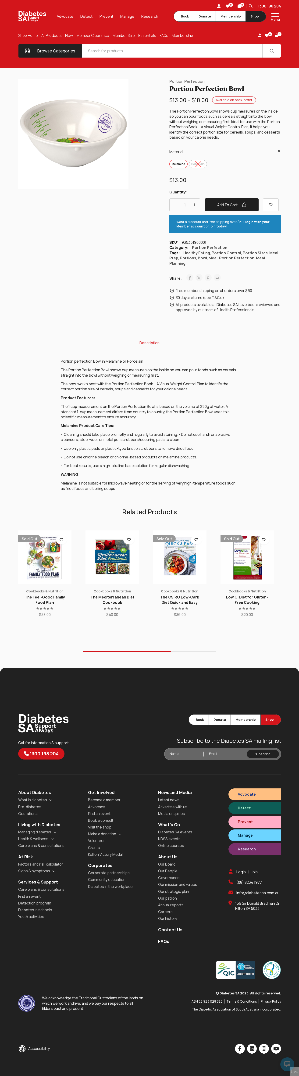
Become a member (104, 799)
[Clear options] (279, 151)
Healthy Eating (196, 252)
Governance (169, 877)
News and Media (175, 792)
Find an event (29, 896)
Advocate (65, 16)
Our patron (167, 898)
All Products (51, 35)
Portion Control (226, 252)
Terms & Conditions (241, 1001)
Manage (127, 16)
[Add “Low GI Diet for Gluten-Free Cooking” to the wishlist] (263, 539)
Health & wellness (33, 838)
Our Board (166, 864)
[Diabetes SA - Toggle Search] (250, 6)
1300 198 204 (269, 6)
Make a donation (102, 833)
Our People (168, 870)
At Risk (25, 856)
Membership (231, 16)
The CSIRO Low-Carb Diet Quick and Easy (179, 600)
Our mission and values (177, 884)
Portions (188, 258)
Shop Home (28, 35)
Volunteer (96, 840)
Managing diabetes (34, 832)
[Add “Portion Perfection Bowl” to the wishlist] (270, 205)
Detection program (34, 903)
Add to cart (227, 204)
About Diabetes (34, 792)
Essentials (147, 35)
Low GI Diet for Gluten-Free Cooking (247, 600)
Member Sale (124, 35)
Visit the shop (99, 827)
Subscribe (263, 754)
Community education (106, 879)
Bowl (202, 258)
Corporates (100, 865)
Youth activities (31, 916)
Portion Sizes (255, 252)
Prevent (106, 16)
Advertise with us (172, 806)
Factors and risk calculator (40, 864)
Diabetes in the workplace (110, 886)
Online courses (171, 845)
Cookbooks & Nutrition (45, 591)
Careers (165, 911)
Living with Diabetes (39, 824)
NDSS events (169, 838)
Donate (205, 16)
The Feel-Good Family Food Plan (45, 600)
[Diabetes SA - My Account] (219, 6)
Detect (86, 16)
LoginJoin (247, 871)
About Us (168, 856)
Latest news (168, 799)
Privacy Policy (271, 1001)
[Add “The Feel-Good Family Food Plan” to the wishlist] (61, 539)
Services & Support (38, 882)
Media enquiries (171, 813)
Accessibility (39, 1048)
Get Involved (101, 792)
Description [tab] (149, 342)
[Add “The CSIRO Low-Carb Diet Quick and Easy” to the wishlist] (196, 539)
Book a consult (100, 820)
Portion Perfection (187, 81)
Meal (213, 258)
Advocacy (96, 806)
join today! (218, 226)
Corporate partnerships (109, 872)
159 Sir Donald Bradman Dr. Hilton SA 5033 (257, 906)
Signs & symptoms (34, 870)
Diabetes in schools (35, 909)
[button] (112, 581)
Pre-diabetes (29, 806)
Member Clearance (92, 35)
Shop (254, 16)
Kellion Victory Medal (105, 854)
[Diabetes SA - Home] (32, 16)
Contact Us (170, 929)
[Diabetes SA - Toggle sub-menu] (51, 800)
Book (185, 16)
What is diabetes (32, 799)
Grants (94, 847)
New (69, 35)
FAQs (164, 35)
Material (176, 151)
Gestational (28, 813)
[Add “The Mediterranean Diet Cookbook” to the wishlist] (128, 539)
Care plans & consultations (41, 845)
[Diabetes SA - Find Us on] (240, 1049)
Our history (167, 918)
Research (149, 16)
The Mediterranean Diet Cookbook (112, 600)
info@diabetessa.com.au (257, 892)
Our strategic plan (173, 891)
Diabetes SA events (175, 832)
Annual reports (171, 905)
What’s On (169, 824)
